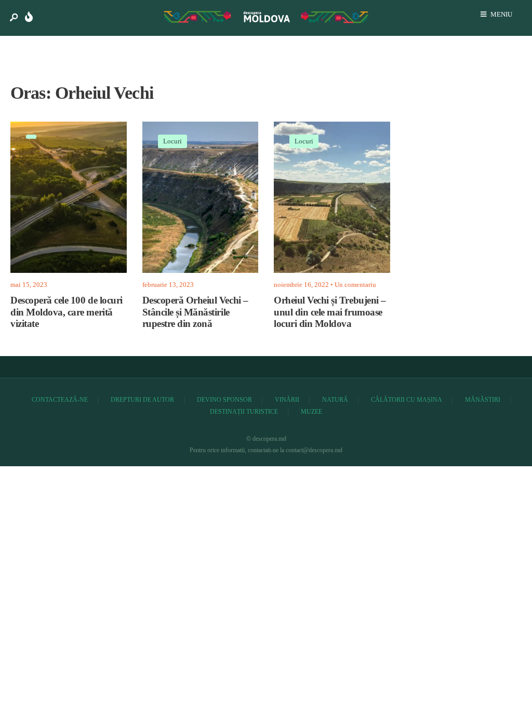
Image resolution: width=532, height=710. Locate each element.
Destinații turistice (244, 411)
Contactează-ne (60, 399)
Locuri (172, 141)
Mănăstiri (482, 399)
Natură (335, 399)
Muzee (311, 411)
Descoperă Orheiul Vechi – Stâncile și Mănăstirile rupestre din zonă (195, 312)
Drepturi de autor (142, 399)
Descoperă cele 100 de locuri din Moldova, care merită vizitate (66, 312)
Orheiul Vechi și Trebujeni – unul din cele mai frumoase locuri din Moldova (330, 312)
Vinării (287, 399)
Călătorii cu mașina (406, 399)
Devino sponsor (224, 399)
